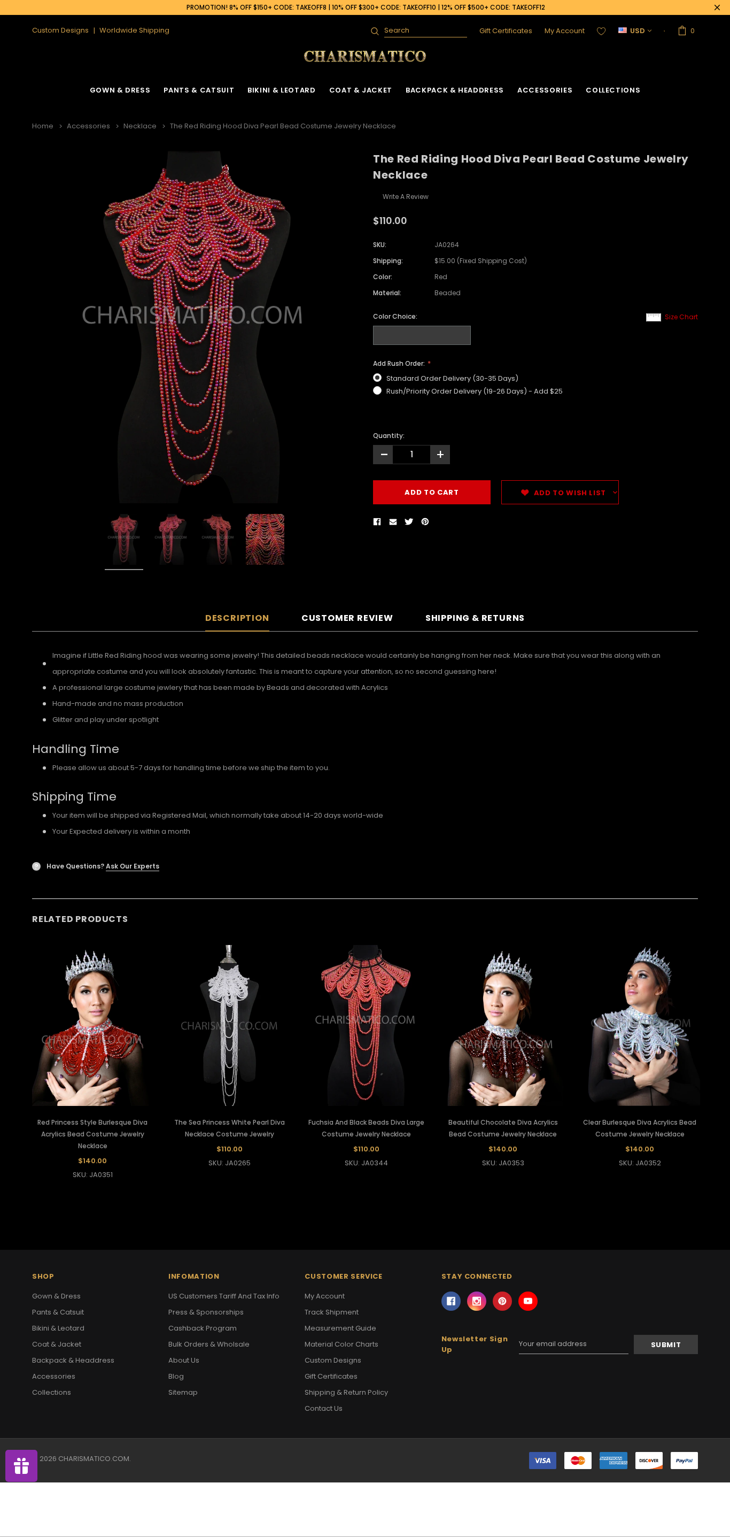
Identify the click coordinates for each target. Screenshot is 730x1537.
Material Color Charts (341, 1344)
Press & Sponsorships (206, 1312)
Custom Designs (333, 1360)
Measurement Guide (340, 1328)
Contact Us (324, 1408)
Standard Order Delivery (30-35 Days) (452, 378)
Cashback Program (202, 1328)
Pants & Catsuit (199, 90)
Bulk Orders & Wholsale (209, 1344)
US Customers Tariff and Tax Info (223, 1296)
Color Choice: (395, 316)
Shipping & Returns (475, 618)
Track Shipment (332, 1312)
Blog (176, 1376)
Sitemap (183, 1392)
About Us (183, 1360)
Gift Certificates (505, 31)
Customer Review (347, 618)
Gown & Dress (120, 90)
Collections (613, 90)
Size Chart (681, 316)
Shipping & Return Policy (346, 1392)
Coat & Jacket (360, 90)
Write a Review (406, 196)
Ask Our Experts (132, 866)
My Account (565, 31)
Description (237, 618)
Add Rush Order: (399, 363)
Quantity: (389, 435)
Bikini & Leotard (281, 90)
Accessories (544, 90)
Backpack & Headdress (455, 90)
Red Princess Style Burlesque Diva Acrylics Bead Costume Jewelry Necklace (92, 1134)
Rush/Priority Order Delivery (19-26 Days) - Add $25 (474, 391)
